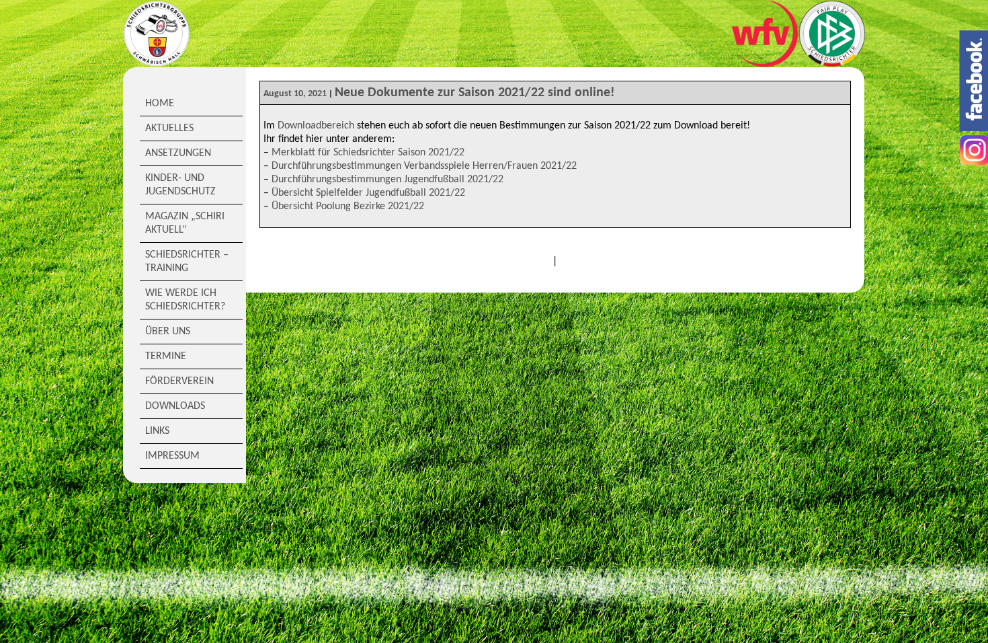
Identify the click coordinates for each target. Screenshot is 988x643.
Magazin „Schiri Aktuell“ (184, 223)
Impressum (172, 456)
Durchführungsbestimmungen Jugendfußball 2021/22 (387, 179)
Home (159, 103)
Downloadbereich (316, 125)
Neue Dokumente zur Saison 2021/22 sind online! (475, 93)
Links (157, 431)
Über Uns (167, 331)
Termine (165, 356)
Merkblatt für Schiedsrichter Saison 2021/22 (368, 152)
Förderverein (179, 381)
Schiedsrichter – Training (187, 262)
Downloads (175, 406)
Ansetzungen (178, 153)
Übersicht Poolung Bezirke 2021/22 (348, 206)
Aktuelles (169, 128)
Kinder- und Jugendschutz (180, 185)
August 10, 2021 (295, 94)
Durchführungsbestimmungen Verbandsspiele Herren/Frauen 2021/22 (424, 166)
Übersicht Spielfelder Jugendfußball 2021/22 (368, 193)
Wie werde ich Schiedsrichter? (185, 300)
